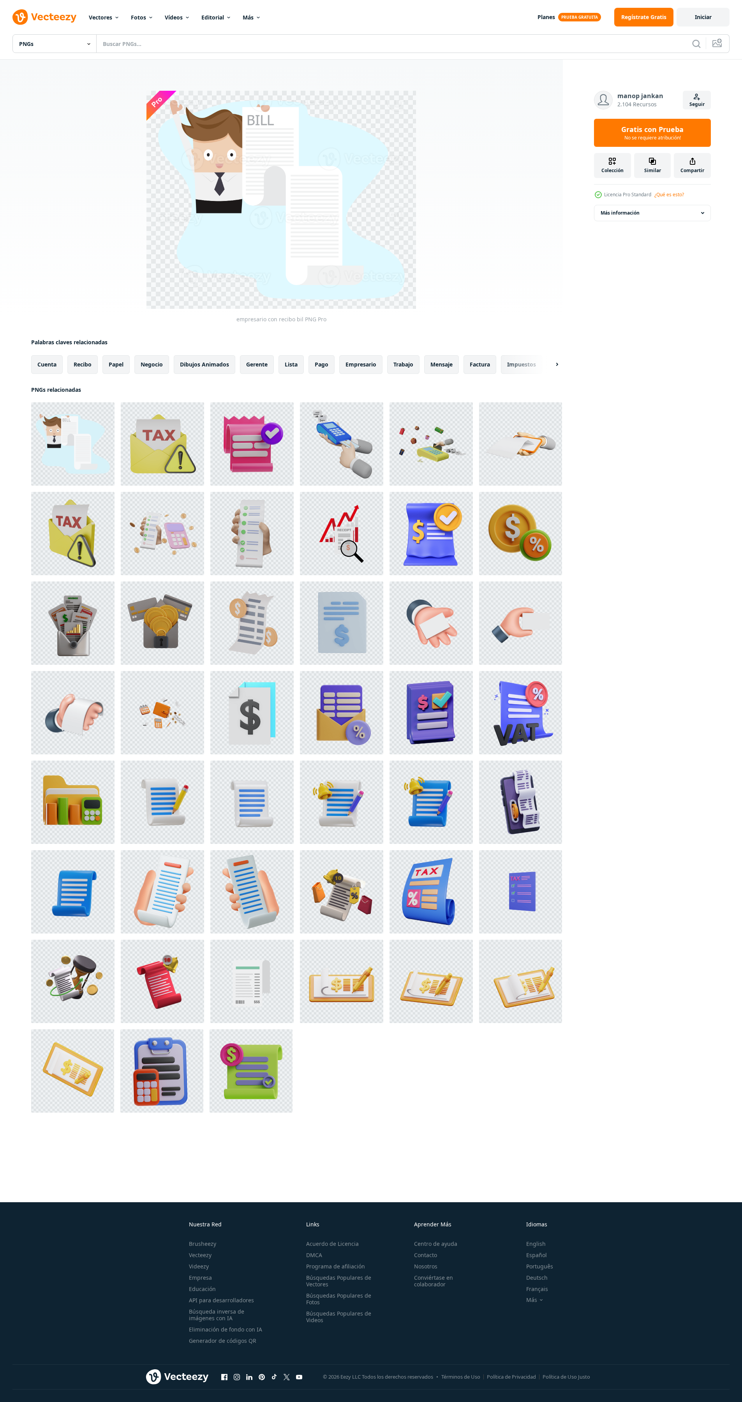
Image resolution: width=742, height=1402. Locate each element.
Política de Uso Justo (566, 1376)
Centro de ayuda (435, 1243)
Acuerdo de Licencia (332, 1243)
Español (536, 1255)
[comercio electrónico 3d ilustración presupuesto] (161, 1071)
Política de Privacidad (511, 1376)
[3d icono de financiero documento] (252, 712)
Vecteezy (200, 1255)
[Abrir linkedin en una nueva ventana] (249, 1377)
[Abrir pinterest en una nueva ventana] (262, 1377)
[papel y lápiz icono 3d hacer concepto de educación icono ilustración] (341, 802)
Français (537, 1289)
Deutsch (537, 1277)
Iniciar (703, 17)
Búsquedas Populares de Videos (338, 1317)
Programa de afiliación (335, 1266)
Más (248, 17)
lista (291, 364)
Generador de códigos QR (222, 1340)
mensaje (441, 364)
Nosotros (425, 1266)
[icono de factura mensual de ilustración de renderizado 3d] (341, 891)
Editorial (212, 17)
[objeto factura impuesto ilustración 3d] (341, 712)
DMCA (314, 1255)
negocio (152, 364)
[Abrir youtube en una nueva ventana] (299, 1377)
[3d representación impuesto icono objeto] (431, 891)
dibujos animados (204, 364)
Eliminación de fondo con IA (225, 1329)
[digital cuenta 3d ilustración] (520, 802)
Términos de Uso (460, 1376)
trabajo (403, 364)
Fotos (138, 17)
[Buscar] (696, 43)
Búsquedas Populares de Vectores (338, 1281)
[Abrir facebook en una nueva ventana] (224, 1377)
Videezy (199, 1266)
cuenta (46, 364)
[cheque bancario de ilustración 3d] (341, 981)
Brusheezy (202, 1243)
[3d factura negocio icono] (251, 1071)
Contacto (425, 1255)
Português (539, 1266)
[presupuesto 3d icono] (341, 623)
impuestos (521, 364)
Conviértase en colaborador (433, 1281)
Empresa (200, 1277)
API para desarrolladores (221, 1300)
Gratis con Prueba (652, 133)
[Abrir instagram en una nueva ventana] (237, 1377)
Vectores (100, 17)
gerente (257, 364)
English (536, 1243)
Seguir (697, 104)
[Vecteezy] (44, 17)
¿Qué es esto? (669, 194)
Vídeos (174, 17)
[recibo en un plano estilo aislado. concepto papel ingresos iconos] (252, 981)
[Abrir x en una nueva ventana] (287, 1377)
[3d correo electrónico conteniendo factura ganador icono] (73, 623)
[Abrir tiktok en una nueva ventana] (274, 1377)
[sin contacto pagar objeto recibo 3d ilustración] (252, 444)
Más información (620, 213)
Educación (202, 1289)
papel (116, 364)
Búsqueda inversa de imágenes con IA (216, 1315)
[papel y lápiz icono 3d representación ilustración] (162, 802)
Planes (546, 17)
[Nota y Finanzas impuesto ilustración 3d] (520, 533)
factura (480, 364)
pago (321, 364)
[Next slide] (550, 364)
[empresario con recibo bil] (73, 444)
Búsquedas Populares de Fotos (338, 1299)
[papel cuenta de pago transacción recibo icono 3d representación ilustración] (252, 802)
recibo (83, 364)
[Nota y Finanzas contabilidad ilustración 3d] (73, 802)
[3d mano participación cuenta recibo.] (162, 891)
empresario (360, 364)
